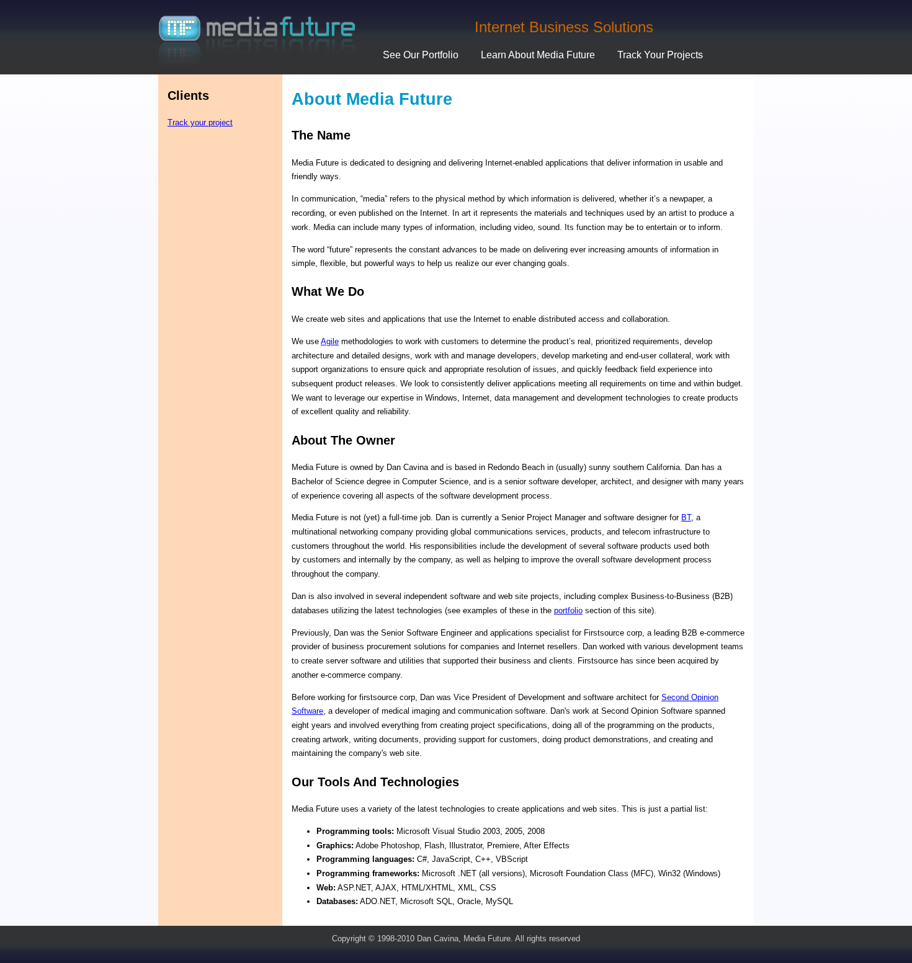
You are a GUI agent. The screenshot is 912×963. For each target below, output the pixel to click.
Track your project (200, 122)
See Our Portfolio (420, 55)
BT (686, 517)
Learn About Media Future (538, 55)
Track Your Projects (660, 55)
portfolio (568, 610)
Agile (330, 341)
